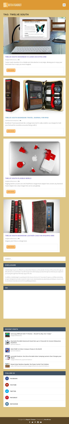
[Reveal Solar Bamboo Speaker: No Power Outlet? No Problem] (7, 365)
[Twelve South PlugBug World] (34, 157)
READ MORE (11, 70)
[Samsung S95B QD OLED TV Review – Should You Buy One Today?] (7, 335)
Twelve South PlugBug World (18, 178)
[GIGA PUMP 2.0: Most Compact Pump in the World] (7, 350)
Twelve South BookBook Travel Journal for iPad (27, 117)
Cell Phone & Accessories (11, 120)
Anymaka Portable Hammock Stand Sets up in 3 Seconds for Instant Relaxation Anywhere (36, 341)
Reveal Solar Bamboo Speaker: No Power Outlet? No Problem (30, 364)
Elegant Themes (30, 419)
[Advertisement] (34, 304)
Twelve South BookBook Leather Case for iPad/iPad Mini (29, 235)
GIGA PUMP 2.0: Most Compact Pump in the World (26, 349)
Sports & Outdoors (15, 344)
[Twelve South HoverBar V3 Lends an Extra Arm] (34, 35)
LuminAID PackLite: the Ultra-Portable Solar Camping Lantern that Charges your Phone (36, 357)
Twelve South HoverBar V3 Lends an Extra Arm (25, 57)
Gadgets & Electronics (10, 60)
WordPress (47, 419)
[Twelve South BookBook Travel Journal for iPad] (34, 96)
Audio (12, 366)
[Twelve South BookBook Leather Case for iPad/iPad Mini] (31, 216)
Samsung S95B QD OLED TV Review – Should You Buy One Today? (31, 334)
